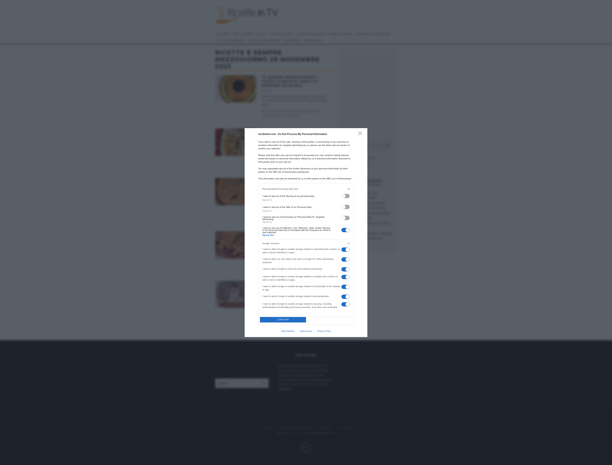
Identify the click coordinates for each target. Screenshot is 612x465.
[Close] (361, 134)
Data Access (306, 331)
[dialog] (306, 232)
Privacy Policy (324, 331)
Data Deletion (288, 331)
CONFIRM (283, 319)
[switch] (345, 196)
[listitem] (306, 189)
